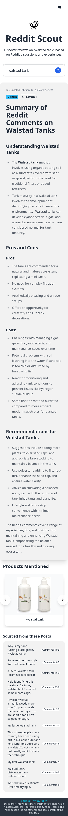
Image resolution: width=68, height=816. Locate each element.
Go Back (12, 96)
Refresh (30, 96)
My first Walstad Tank (33, 762)
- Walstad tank (44, 211)
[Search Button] (58, 70)
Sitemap (25, 800)
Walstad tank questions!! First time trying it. (33, 785)
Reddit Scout (34, 38)
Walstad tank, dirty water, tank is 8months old (33, 772)
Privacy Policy (39, 800)
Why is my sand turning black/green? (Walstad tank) (33, 649)
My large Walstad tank (33, 725)
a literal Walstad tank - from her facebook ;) (33, 673)
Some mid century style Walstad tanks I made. (33, 662)
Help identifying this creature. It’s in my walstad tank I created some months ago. (33, 687)
